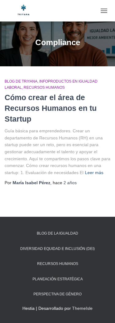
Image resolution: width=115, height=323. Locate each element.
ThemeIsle (82, 308)
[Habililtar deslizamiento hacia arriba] (103, 310)
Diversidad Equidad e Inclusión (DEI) (57, 249)
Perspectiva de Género (57, 294)
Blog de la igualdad (57, 233)
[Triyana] (26, 10)
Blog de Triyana (21, 81)
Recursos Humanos (44, 87)
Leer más (94, 172)
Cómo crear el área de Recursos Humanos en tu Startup (51, 108)
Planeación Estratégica (58, 279)
